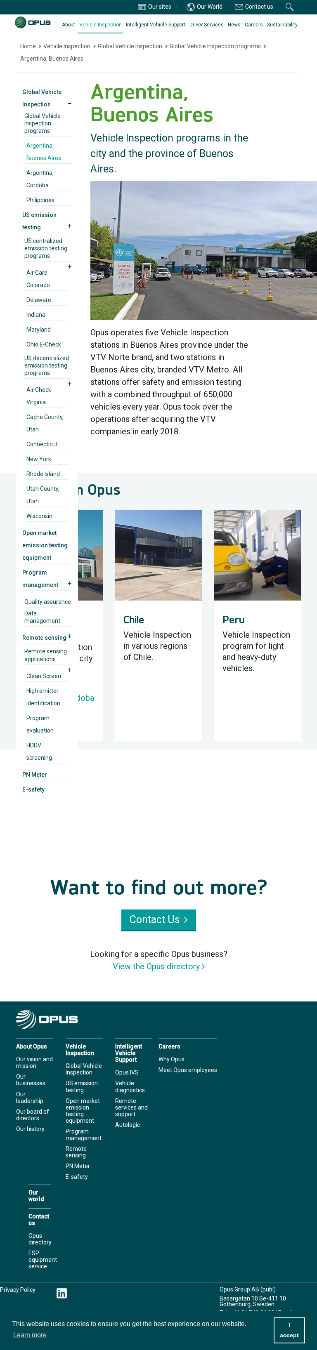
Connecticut (42, 444)
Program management (84, 1134)
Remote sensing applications (45, 655)
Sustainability (282, 25)
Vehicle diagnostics (130, 1086)
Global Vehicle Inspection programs (215, 46)
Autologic (127, 1124)
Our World (209, 6)
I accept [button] (289, 1330)
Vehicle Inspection (100, 25)
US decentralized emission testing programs (46, 365)
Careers (254, 25)
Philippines (40, 200)
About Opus (31, 1046)
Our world (36, 1195)
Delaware (38, 300)
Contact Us (155, 920)
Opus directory (40, 1239)
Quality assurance (47, 601)
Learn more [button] (30, 1334)
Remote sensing (44, 637)
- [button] (70, 102)
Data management (42, 617)
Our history (30, 1129)
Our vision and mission (34, 1062)
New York (38, 459)
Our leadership (29, 1097)
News (234, 25)
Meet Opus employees (187, 1070)
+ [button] (70, 225)
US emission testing (82, 1086)
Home (28, 46)
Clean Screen (43, 676)
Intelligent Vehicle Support (155, 25)
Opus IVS (127, 1072)
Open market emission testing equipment (45, 545)
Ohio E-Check (43, 344)
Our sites (160, 6)
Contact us (258, 6)
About (68, 25)
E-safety (33, 789)
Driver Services (206, 25)
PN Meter (34, 774)
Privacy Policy (17, 1289)
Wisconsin (39, 516)
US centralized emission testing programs (45, 248)
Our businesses (30, 1079)
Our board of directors (32, 1114)
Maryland (38, 329)
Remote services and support (131, 1107)
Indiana (35, 314)
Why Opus (171, 1059)
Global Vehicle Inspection (130, 46)
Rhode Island (43, 474)
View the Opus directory (156, 966)
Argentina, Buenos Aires (51, 58)
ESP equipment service (42, 1260)
